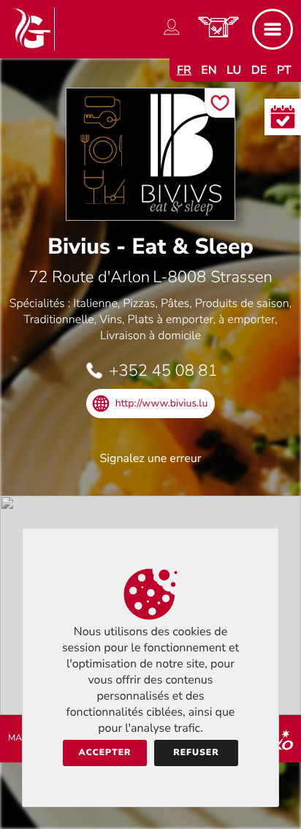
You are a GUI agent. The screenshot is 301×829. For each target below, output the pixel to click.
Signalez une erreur (151, 458)
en (209, 70)
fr (184, 70)
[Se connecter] (172, 35)
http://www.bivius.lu (161, 403)
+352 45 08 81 (163, 371)
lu (233, 70)
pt (284, 70)
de (259, 70)
